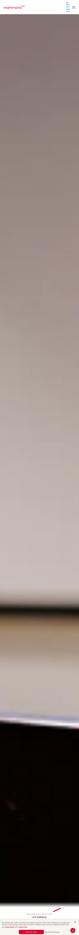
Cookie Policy (22, 927)
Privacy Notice (9, 927)
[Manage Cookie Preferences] (72, 930)
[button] (52, 931)
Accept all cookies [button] (31, 932)
